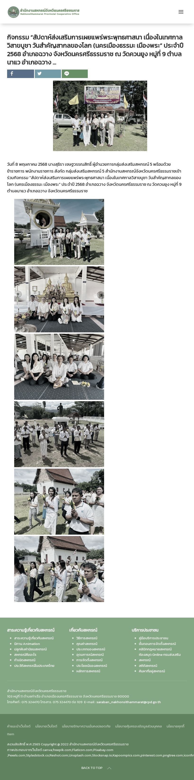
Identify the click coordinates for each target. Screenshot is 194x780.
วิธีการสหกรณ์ (86, 638)
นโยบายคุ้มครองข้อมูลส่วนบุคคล (138, 726)
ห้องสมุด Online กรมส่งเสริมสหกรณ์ (160, 657)
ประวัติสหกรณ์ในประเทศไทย (34, 665)
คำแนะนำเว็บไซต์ (19, 726)
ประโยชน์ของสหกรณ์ (91, 665)
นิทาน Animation (27, 643)
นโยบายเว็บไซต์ (46, 726)
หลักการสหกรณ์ (88, 671)
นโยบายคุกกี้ (175, 726)
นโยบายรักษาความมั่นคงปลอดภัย (86, 726)
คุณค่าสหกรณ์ (86, 643)
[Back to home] (43, 11)
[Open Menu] (181, 11)
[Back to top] (109, 768)
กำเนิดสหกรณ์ (24, 660)
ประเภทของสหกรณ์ (90, 649)
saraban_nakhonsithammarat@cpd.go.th (129, 702)
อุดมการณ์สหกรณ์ (90, 654)
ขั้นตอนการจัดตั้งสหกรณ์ (157, 643)
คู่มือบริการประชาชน (153, 638)
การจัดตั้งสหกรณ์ (89, 660)
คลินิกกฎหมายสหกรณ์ (155, 649)
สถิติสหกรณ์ (148, 665)
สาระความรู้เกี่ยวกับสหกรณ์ (33, 638)
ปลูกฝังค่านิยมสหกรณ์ (30, 649)
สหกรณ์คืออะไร (25, 654)
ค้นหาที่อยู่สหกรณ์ (152, 671)
